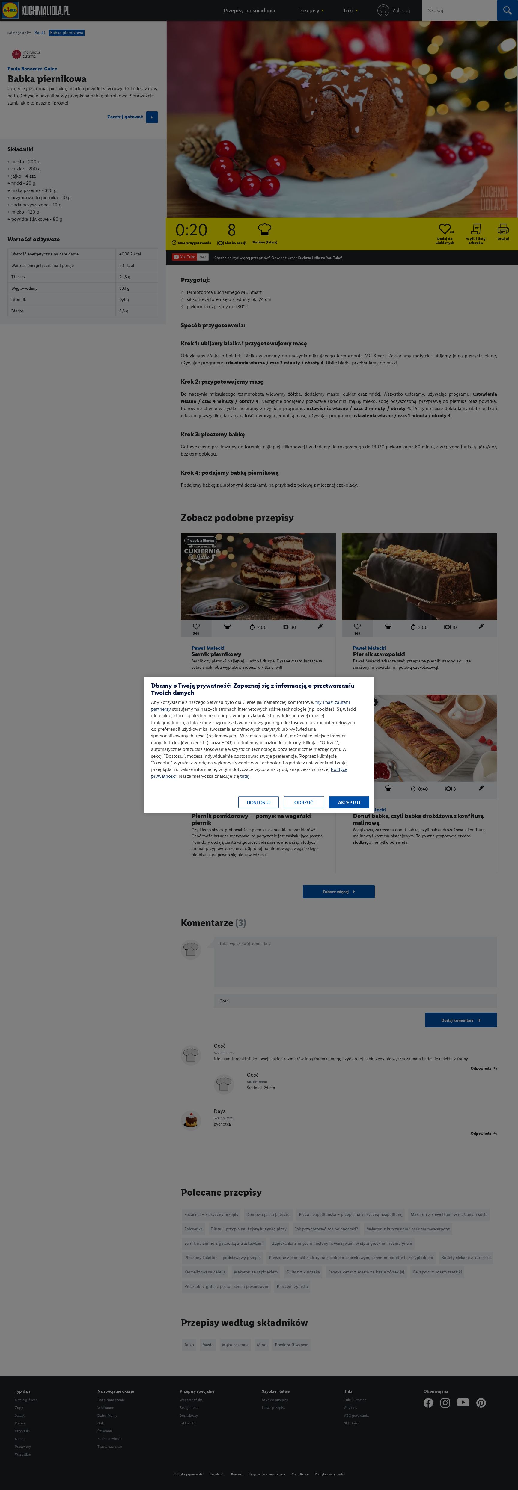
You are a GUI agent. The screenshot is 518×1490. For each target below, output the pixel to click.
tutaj (244, 776)
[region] (259, 745)
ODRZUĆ (303, 802)
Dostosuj (259, 802)
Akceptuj (349, 802)
